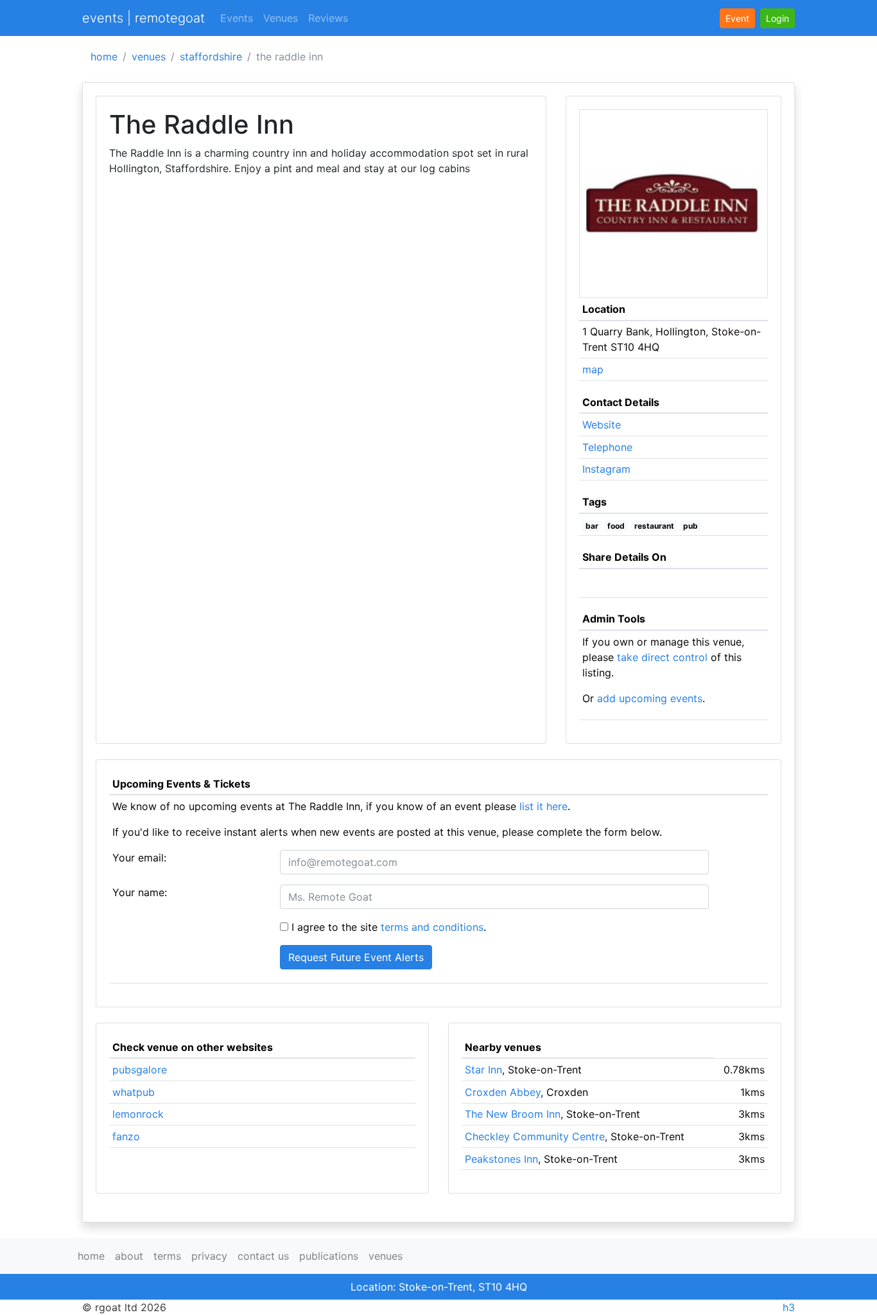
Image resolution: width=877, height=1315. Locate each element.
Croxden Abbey (503, 1092)
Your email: (139, 857)
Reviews (328, 18)
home (104, 56)
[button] (777, 18)
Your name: (139, 892)
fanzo (126, 1136)
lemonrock (138, 1114)
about (129, 1255)
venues (149, 56)
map (592, 369)
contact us (263, 1255)
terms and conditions (432, 927)
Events (236, 18)
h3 (789, 1307)
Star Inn (483, 1069)
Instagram (606, 469)
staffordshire (211, 56)
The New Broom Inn (512, 1114)
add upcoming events (649, 698)
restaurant (654, 526)
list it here (543, 806)
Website (601, 424)
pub (690, 526)
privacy (209, 1255)
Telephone (607, 447)
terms (167, 1255)
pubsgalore (139, 1069)
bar (592, 526)
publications (328, 1255)
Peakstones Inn (501, 1158)
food (616, 526)
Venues (280, 18)
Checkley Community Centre (535, 1136)
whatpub (133, 1092)
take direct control (662, 657)
